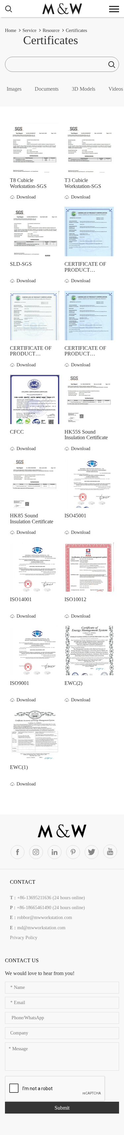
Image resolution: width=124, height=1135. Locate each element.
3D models (83, 89)
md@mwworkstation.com (41, 927)
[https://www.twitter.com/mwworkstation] (92, 852)
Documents (47, 89)
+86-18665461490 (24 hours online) (51, 907)
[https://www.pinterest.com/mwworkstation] (73, 852)
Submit (62, 1108)
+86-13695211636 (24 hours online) (51, 897)
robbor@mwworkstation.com (44, 917)
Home (10, 30)
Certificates (76, 30)
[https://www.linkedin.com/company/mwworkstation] (55, 852)
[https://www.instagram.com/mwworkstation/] (36, 852)
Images (14, 89)
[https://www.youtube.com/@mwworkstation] (110, 851)
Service (29, 30)
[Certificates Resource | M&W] (62, 8)
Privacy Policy (23, 937)
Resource (51, 30)
